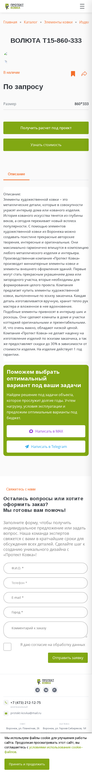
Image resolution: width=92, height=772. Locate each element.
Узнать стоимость (46, 144)
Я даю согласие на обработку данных (52, 644)
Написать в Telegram (49, 446)
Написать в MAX (49, 431)
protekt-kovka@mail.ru (25, 713)
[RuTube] (54, 690)
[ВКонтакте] (46, 690)
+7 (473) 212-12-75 (25, 702)
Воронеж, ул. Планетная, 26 (22, 728)
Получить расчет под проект (46, 127)
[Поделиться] (84, 73)
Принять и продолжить (27, 764)
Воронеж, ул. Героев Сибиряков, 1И (64, 728)
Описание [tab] (16, 174)
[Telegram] (37, 690)
